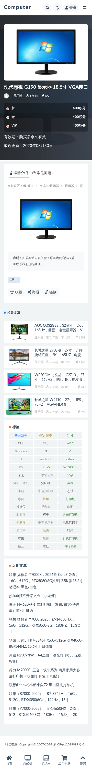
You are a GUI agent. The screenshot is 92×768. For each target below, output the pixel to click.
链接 (52, 292)
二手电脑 (64, 763)
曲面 (70, 506)
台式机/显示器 (49, 185)
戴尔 (46, 499)
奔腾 (70, 483)
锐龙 (21, 546)
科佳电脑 (11, 744)
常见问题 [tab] (44, 173)
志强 (70, 491)
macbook (45, 459)
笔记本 (21, 530)
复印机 (45, 483)
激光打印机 (70, 514)
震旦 (46, 546)
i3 (45, 451)
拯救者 (45, 506)
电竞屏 (21, 522)
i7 (21, 459)
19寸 (13, 280)
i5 (70, 451)
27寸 (21, 443)
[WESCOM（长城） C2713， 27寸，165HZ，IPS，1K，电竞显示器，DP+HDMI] (19, 381)
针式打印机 (70, 538)
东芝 (21, 475)
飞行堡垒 (70, 546)
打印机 (70, 499)
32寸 (45, 443)
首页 (30, 185)
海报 (35, 292)
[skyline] (7, 95)
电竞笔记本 (70, 522)
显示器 (18, 95)
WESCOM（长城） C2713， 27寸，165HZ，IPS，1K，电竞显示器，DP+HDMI (59, 379)
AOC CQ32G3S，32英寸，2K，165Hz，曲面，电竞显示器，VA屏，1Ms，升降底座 (59, 330)
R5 (21, 467)
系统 (46, 530)
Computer (17, 7)
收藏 (18, 292)
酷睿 (46, 538)
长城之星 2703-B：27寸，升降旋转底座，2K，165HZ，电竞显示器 (59, 355)
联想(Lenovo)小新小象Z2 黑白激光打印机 (41, 685)
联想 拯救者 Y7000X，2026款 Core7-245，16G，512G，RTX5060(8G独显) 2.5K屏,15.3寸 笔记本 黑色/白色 (46, 581)
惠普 (21, 499)
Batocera (21, 451)
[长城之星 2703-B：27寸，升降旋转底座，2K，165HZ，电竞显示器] (19, 356)
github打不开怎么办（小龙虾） (33, 596)
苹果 (21, 538)
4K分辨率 (45, 435)
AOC (70, 443)
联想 (70, 530)
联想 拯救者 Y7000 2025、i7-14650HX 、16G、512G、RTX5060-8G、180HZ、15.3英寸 (45, 626)
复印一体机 (21, 483)
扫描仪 (21, 506)
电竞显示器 (45, 522)
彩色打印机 (45, 491)
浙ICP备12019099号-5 (68, 744)
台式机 (27, 763)
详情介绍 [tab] (21, 173)
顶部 (83, 763)
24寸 (70, 435)
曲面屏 (21, 514)
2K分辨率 (20, 435)
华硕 (70, 475)
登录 (72, 7)
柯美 (46, 514)
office (70, 459)
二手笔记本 (45, 475)
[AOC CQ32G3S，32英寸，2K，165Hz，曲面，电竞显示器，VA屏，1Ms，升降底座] (19, 332)
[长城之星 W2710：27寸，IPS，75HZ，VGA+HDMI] (19, 406)
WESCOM (70, 467)
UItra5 (45, 467)
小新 (21, 491)
